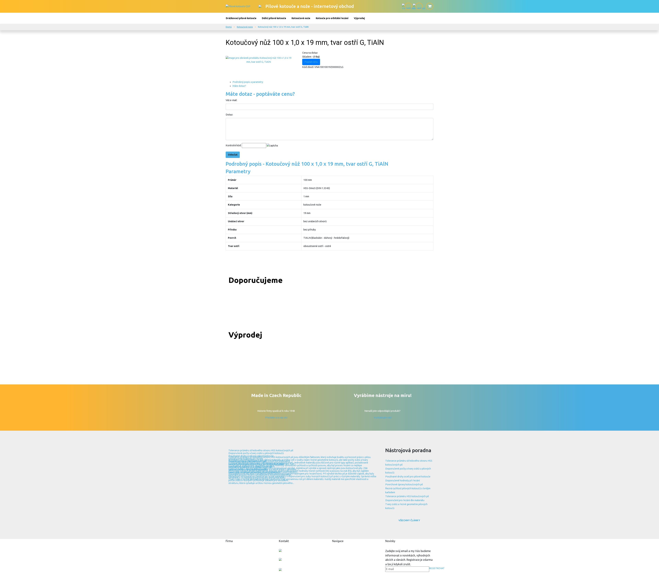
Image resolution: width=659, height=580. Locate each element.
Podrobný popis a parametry (248, 82)
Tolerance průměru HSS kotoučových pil (407, 496)
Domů (229, 27)
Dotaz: (229, 114)
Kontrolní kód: (233, 145)
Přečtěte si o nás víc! (276, 417)
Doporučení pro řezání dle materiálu (404, 500)
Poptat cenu (311, 61)
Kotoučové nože (301, 18)
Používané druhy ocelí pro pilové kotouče (407, 476)
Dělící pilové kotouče (274, 18)
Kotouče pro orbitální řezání (332, 18)
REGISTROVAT (436, 568)
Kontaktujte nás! (383, 417)
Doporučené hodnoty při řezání (402, 480)
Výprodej (359, 18)
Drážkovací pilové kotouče (241, 18)
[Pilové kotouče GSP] (238, 6)
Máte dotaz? (239, 86)
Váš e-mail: (231, 100)
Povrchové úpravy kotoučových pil (404, 484)
